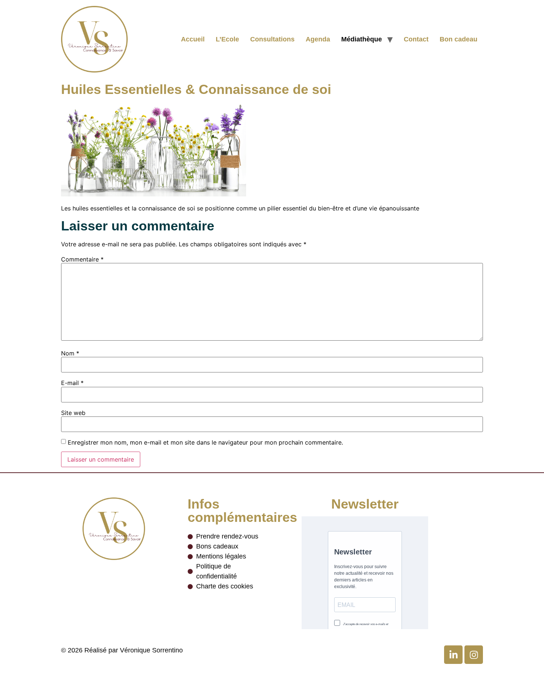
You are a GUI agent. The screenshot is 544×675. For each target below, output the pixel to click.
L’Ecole (227, 39)
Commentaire (82, 259)
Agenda (318, 39)
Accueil (193, 39)
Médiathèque (361, 39)
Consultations (272, 39)
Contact (416, 39)
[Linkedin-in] (453, 654)
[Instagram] (473, 654)
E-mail (72, 383)
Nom (70, 353)
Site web (73, 413)
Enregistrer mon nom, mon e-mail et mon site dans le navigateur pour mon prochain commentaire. (205, 442)
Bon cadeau (458, 39)
